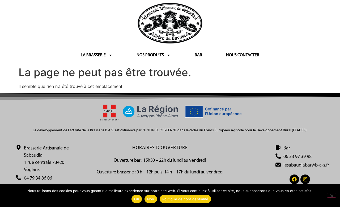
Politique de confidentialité (185, 199)
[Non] (331, 195)
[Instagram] (305, 179)
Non (150, 199)
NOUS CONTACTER (242, 55)
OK (136, 199)
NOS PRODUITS (150, 55)
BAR (198, 55)
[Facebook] (294, 179)
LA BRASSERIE (93, 55)
